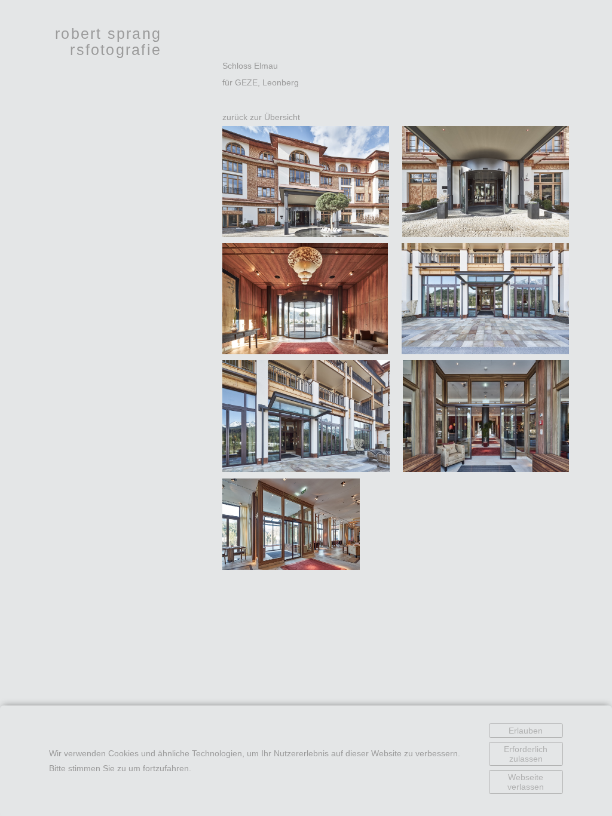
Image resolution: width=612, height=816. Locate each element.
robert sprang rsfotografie (108, 42)
